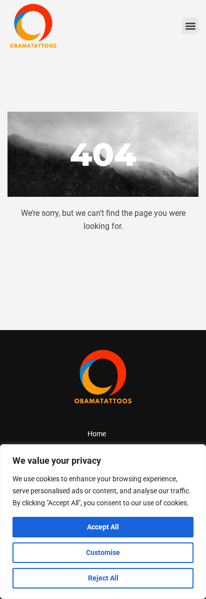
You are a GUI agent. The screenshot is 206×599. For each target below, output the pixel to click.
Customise (103, 552)
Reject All (103, 578)
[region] (103, 521)
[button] (190, 26)
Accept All (103, 527)
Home (97, 434)
